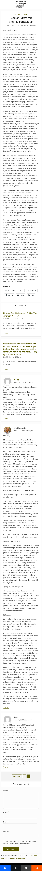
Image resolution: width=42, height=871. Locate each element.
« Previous (16, 776)
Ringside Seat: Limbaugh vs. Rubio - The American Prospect (20, 314)
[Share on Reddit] (36, 868)
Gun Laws (17, 14)
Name (6, 812)
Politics (25, 14)
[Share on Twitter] (16, 868)
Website (6, 831)
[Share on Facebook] (5, 868)
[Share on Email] (26, 868)
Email (6, 822)
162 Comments (22, 25)
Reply (6, 333)
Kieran (16, 380)
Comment (7, 790)
